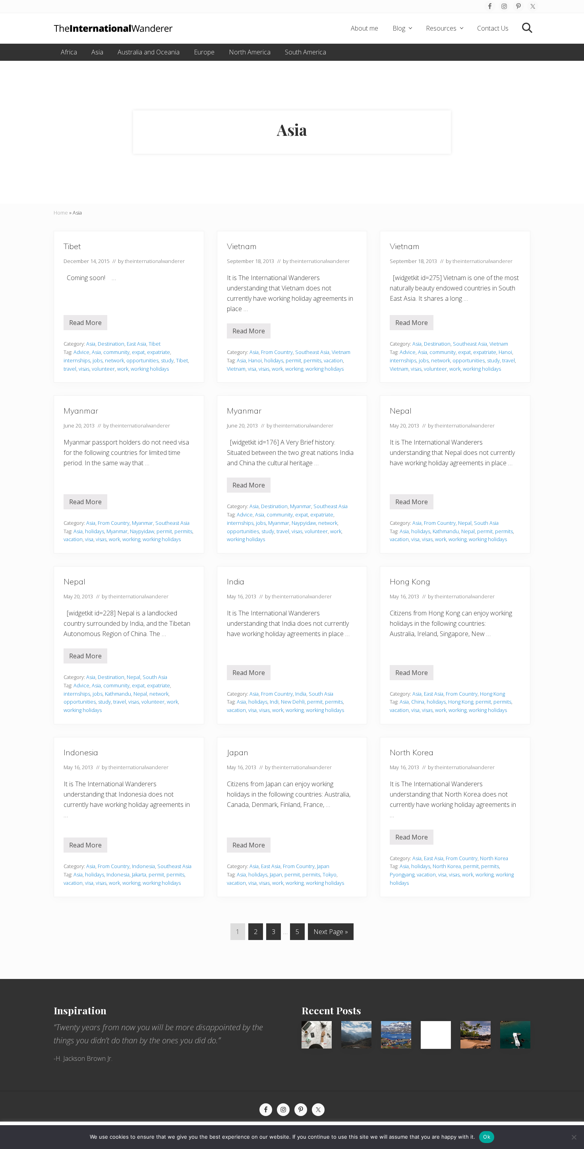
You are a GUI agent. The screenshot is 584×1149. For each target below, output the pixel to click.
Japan (237, 752)
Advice (81, 352)
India (235, 581)
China (417, 701)
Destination (111, 343)
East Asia (136, 343)
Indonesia (81, 752)
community (116, 352)
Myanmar (81, 411)
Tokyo (329, 874)
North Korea (411, 752)
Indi (274, 701)
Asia (90, 343)
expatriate (158, 352)
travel (70, 368)
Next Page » (330, 933)
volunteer (103, 368)
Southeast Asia (312, 352)
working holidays (150, 368)
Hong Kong (410, 581)
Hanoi (255, 360)
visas (84, 368)
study (167, 360)
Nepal (401, 411)
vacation (333, 360)
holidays (273, 360)
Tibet (72, 246)
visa (252, 368)
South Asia (486, 522)
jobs (97, 360)
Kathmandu (446, 531)
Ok (486, 1137)
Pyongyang (402, 874)
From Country (277, 352)
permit (293, 360)
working (294, 368)
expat (138, 352)
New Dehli (293, 701)
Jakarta (139, 874)
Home (61, 212)
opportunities (142, 360)
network (114, 360)
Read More (85, 324)
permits (312, 360)
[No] (574, 1137)
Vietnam (242, 246)
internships (77, 360)
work (122, 368)
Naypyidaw (142, 531)
